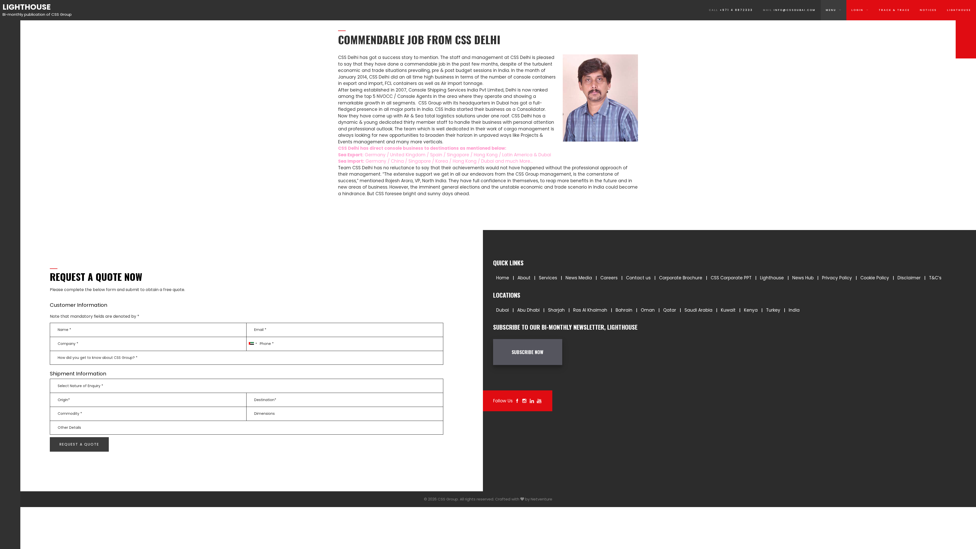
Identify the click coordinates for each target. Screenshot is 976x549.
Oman (648, 310)
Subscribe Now (527, 352)
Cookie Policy (874, 278)
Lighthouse (27, 7)
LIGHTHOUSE (959, 10)
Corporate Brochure (680, 278)
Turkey (773, 310)
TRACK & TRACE (894, 10)
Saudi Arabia (698, 310)
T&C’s (935, 278)
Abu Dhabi (528, 310)
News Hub (803, 278)
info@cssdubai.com (789, 10)
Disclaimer (909, 278)
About (523, 278)
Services (548, 278)
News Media (579, 278)
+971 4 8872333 (731, 10)
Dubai (502, 310)
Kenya (751, 310)
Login (857, 10)
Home (502, 278)
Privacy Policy (837, 278)
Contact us (638, 278)
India (794, 310)
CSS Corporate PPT (731, 278)
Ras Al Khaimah (590, 310)
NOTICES (928, 10)
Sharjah (556, 310)
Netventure (541, 499)
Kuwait (728, 310)
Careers (609, 278)
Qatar (669, 310)
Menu (831, 10)
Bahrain (624, 310)
